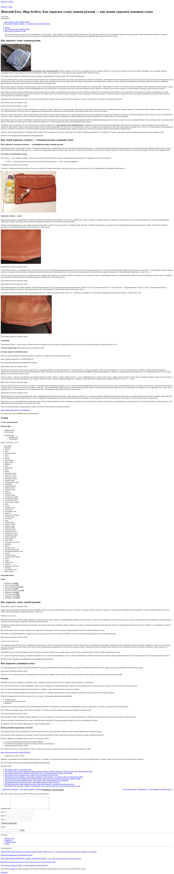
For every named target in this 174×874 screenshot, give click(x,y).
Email (3, 816)
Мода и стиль (9, 838)
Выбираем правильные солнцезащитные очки (17, 855)
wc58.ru (12, 869)
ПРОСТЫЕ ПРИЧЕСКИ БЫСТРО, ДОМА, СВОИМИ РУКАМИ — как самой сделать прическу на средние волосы (41, 858)
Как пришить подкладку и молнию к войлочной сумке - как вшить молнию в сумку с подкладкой (38, 773)
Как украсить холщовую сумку (15, 31)
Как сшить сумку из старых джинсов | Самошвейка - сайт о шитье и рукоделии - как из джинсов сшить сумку (42, 786)
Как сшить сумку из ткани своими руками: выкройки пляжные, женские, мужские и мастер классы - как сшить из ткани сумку (49, 771)
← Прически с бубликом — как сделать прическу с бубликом (22, 789)
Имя (3, 812)
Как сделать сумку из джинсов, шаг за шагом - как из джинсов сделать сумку (31, 775)
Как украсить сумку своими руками (17, 22)
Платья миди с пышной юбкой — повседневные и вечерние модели (24, 865)
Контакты (4, 872)
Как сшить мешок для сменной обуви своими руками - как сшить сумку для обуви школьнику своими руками (42, 778)
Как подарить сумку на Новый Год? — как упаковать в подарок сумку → (148, 789)
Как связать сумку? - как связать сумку (18, 769)
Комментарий (5, 808)
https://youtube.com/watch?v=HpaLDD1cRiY (15, 752)
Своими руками (10, 842)
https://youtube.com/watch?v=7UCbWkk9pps (15, 410)
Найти (22, 830)
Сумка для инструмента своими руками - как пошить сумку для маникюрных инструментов (36, 780)
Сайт (2, 819)
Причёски (8, 840)
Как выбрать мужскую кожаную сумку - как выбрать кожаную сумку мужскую (32, 782)
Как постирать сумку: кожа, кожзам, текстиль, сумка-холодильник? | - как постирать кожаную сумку (39, 784)
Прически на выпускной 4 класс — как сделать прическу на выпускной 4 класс (28, 862)
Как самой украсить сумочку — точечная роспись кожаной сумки (27, 24)
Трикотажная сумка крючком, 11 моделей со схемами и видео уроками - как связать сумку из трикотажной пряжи (44, 777)
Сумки (7, 27)
